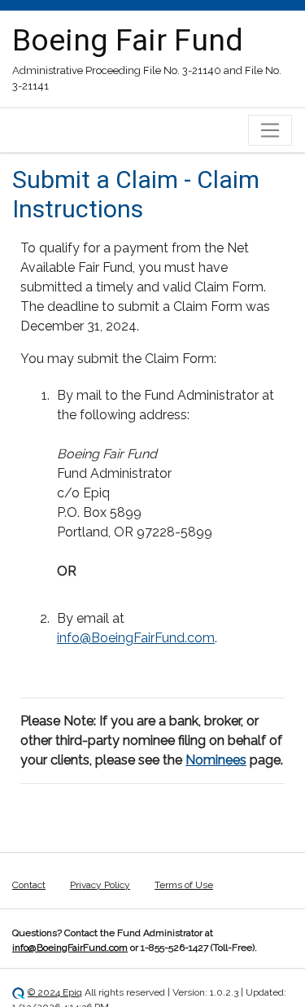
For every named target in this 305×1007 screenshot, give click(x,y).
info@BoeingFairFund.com (136, 638)
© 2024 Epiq (55, 992)
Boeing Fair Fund (127, 40)
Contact (29, 885)
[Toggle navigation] (270, 130)
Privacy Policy (100, 885)
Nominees (215, 760)
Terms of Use (184, 885)
